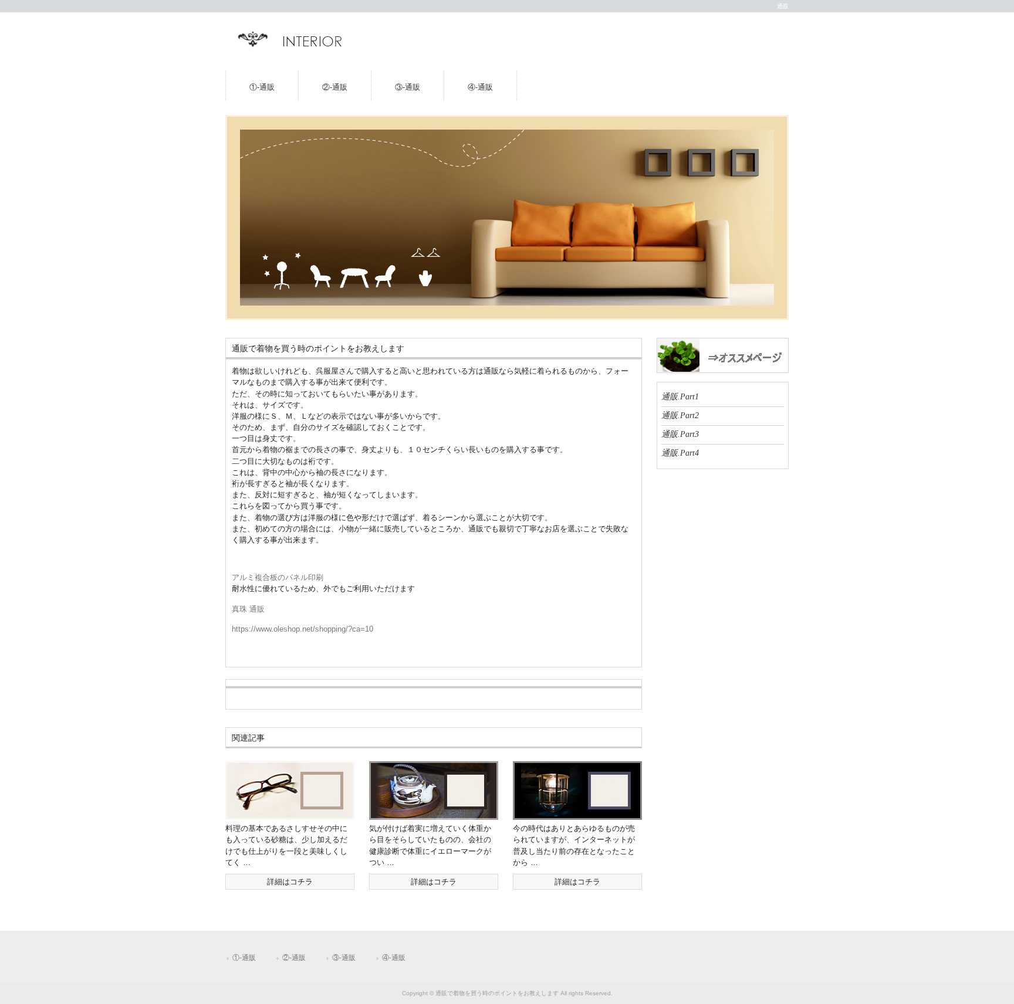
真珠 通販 (248, 609)
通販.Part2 (680, 415)
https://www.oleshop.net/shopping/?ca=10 (302, 629)
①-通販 (262, 87)
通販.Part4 (680, 452)
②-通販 (334, 87)
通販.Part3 (680, 434)
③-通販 (407, 87)
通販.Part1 (680, 396)
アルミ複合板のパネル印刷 (277, 577)
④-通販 (480, 87)
